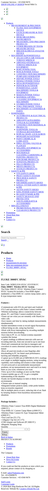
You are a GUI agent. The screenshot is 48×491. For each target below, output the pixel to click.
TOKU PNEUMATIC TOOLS (29, 106)
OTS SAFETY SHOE (25, 173)
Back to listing (7, 437)
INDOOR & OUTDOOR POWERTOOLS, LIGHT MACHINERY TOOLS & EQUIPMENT (27, 89)
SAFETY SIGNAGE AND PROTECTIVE (27, 197)
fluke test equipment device (17, 265)
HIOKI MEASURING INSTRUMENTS (25, 38)
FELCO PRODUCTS (25, 164)
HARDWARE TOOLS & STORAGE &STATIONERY (28, 130)
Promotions (10, 213)
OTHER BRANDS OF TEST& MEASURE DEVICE (29, 47)
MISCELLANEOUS (20, 206)
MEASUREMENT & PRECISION (25, 25)
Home (8, 258)
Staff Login (5, 482)
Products (9, 23)
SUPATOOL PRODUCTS (27, 162)
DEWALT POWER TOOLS (28, 81)
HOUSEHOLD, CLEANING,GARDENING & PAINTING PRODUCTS (29, 154)
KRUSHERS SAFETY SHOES (29, 183)
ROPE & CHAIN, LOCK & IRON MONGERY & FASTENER (30, 135)
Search (4, 240)
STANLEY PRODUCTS (26, 169)
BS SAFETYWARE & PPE (27, 194)
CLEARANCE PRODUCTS (28, 210)
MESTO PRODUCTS (25, 166)
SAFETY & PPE (18, 171)
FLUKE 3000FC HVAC (16, 267)
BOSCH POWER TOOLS (27, 72)
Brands (9, 217)
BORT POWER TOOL (26, 69)
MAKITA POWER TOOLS (28, 95)
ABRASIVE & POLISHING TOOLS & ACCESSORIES (28, 121)
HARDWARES (17, 113)
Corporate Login (7, 484)
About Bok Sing (12, 215)
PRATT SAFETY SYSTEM (28, 176)
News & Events (12, 459)
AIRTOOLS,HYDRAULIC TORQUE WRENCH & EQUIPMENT (28, 64)
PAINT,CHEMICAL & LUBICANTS (26, 140)
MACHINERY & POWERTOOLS (25, 55)
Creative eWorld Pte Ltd (29, 489)
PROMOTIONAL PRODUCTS (29, 208)
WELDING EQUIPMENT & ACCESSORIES (28, 149)
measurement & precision (16, 263)
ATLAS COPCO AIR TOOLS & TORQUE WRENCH (30, 59)
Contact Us (10, 219)
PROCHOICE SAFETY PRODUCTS (26, 179)
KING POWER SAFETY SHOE (30, 192)
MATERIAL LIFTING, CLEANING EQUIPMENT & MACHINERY (29, 99)
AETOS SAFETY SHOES (27, 189)
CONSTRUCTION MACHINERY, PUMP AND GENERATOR (31, 75)
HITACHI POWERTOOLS (27, 83)
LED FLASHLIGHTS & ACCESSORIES (26, 202)
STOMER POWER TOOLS (28, 104)
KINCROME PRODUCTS (27, 159)
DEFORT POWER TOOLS (28, 79)
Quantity (4, 427)
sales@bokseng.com (15, 473)
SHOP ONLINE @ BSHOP (12, 4)
